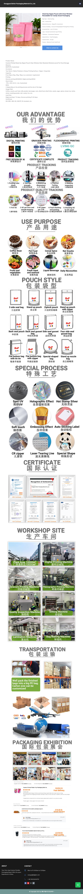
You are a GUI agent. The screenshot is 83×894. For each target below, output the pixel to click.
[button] (80, 3)
